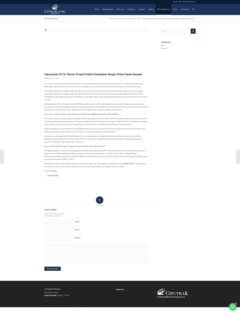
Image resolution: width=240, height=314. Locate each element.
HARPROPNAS (128, 164)
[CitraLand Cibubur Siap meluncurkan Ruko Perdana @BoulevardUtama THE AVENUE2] (2, 157)
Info (57, 78)
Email (77, 230)
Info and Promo (51, 18)
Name (77, 222)
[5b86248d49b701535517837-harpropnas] (96, 50)
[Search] (193, 9)
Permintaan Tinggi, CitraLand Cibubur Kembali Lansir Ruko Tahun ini (79, 146)
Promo (163, 48)
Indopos (54, 171)
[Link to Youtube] (56, 2)
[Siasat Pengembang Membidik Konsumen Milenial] (238, 157)
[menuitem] (97, 9)
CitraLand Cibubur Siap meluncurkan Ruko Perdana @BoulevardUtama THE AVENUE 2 (86, 114)
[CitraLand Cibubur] (54, 9)
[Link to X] (45, 2)
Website (78, 238)
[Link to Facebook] (49, 2)
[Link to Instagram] (52, 2)
